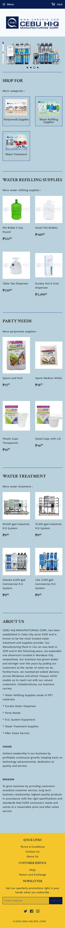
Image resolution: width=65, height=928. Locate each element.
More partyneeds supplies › (20, 339)
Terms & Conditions (32, 854)
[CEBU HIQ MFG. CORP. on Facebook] (31, 919)
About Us (32, 863)
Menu (10, 4)
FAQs (32, 877)
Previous (5, 57)
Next (60, 57)
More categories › (14, 98)
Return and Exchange (32, 882)
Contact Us (32, 859)
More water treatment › (18, 494)
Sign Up (55, 908)
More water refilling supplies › (22, 197)
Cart (59, 4)
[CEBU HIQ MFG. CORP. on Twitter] (25, 919)
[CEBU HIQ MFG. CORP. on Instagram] (38, 919)
